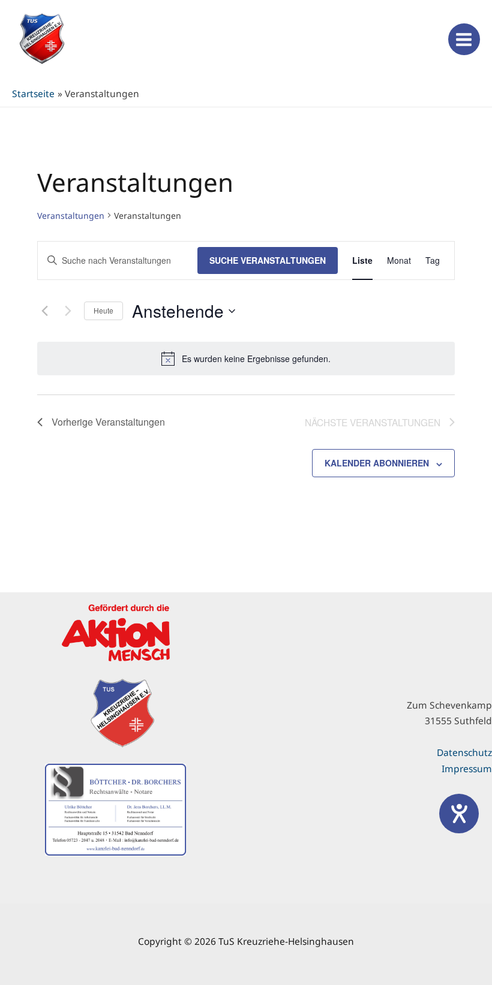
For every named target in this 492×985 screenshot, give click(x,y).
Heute (103, 310)
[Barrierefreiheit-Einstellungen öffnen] (459, 813)
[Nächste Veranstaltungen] (68, 311)
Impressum (467, 768)
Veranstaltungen (70, 215)
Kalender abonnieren (377, 463)
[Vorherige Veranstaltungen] (44, 311)
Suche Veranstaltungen (267, 260)
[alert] (246, 358)
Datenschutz (464, 752)
